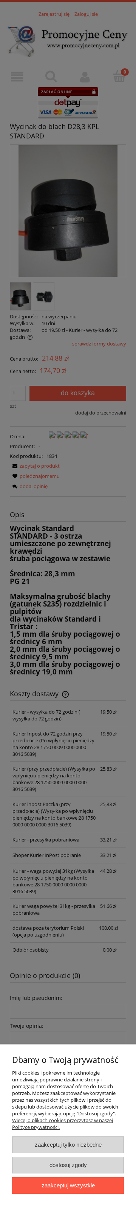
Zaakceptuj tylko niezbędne (68, 1144)
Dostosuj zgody (68, 1165)
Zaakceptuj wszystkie (68, 1185)
